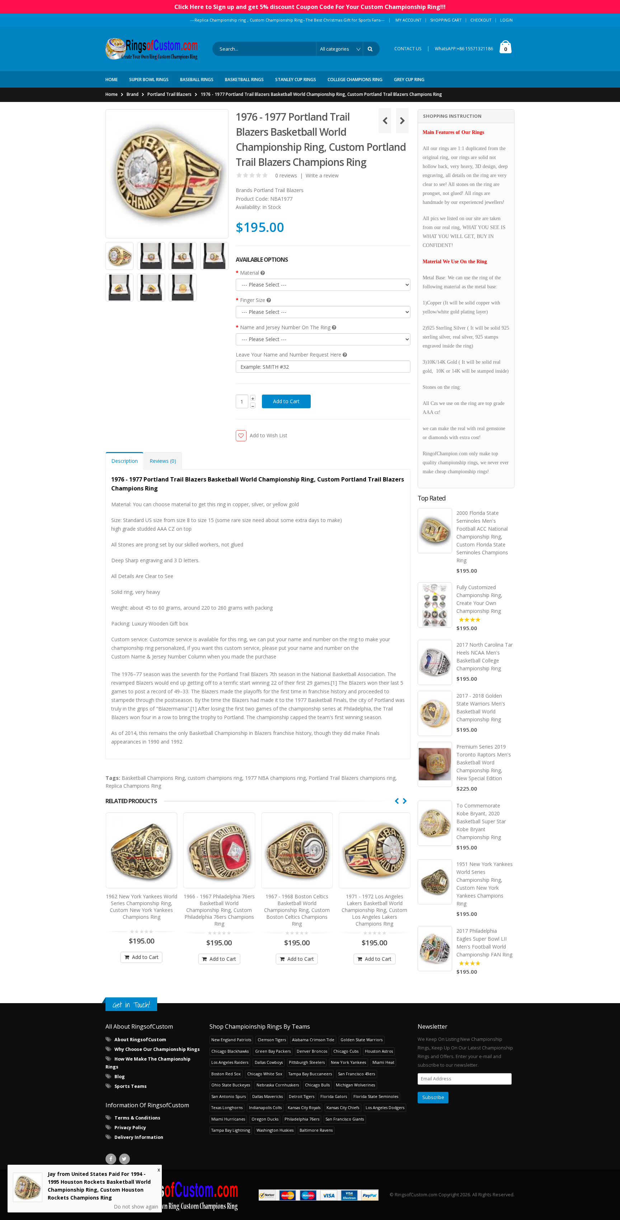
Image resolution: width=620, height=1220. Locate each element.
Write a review (322, 175)
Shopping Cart (446, 20)
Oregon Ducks (265, 1119)
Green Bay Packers (273, 1051)
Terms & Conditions (137, 1118)
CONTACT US (408, 49)
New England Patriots (231, 1039)
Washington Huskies (275, 1130)
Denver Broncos (312, 1051)
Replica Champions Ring (133, 785)
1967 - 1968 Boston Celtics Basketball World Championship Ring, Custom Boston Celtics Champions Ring (297, 910)
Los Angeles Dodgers (385, 1107)
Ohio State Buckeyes (230, 1085)
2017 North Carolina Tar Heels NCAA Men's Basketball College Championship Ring (484, 656)
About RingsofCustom (140, 1040)
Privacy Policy (130, 1127)
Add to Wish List (268, 435)
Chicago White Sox (264, 1073)
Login (506, 20)
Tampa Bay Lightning (230, 1130)
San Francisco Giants (344, 1119)
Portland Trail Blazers (169, 94)
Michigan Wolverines (355, 1085)
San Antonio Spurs (228, 1096)
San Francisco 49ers (356, 1073)
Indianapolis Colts (265, 1107)
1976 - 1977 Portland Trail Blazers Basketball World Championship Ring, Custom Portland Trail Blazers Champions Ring (321, 94)
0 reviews (286, 175)
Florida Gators (333, 1096)
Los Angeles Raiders (229, 1062)
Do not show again (136, 1206)
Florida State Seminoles (375, 1096)
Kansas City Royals (304, 1107)
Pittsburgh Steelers (307, 1062)
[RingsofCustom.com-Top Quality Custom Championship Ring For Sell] (171, 1194)
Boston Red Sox (226, 1073)
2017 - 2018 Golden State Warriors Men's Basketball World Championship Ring (480, 707)
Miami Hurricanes (228, 1119)
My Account (408, 20)
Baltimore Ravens (316, 1130)
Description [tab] (124, 460)
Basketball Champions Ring (153, 777)
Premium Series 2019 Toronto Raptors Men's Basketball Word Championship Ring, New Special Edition (483, 762)
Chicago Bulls (317, 1085)
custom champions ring (215, 777)
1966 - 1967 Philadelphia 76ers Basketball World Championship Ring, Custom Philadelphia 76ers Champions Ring (219, 910)
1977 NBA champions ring (275, 777)
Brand (132, 94)
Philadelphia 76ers (302, 1119)
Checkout (481, 20)
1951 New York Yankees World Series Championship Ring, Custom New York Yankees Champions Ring (484, 884)
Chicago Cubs (345, 1051)
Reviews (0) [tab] (163, 460)
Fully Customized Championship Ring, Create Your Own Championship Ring (479, 599)
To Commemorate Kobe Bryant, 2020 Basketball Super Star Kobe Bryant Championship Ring (481, 821)
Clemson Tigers (272, 1039)
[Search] (371, 49)
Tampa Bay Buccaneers (310, 1073)
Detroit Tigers (301, 1096)
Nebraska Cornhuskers (278, 1085)
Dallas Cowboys (269, 1062)
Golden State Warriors (361, 1039)
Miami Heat (383, 1062)
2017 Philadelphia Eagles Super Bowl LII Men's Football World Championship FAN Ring (484, 942)
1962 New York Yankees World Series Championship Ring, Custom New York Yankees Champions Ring (141, 906)
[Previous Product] (384, 120)
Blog (119, 1077)
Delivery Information (138, 1137)
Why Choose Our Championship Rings (157, 1049)
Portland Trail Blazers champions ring (352, 777)
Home (111, 94)
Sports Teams (130, 1086)
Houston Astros (379, 1051)
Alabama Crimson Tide (313, 1039)
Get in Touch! (131, 1005)
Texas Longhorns (227, 1107)
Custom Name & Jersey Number (149, 656)
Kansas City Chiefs (343, 1107)
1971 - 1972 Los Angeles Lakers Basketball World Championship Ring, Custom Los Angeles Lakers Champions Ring (374, 910)
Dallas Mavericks (267, 1096)
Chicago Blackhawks (230, 1051)
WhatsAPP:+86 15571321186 (464, 49)
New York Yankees (348, 1062)
